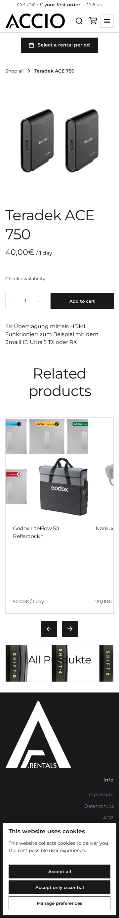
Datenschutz (99, 806)
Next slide (70, 629)
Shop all (14, 71)
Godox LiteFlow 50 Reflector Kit (36, 532)
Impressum (100, 794)
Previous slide (49, 629)
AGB (108, 818)
